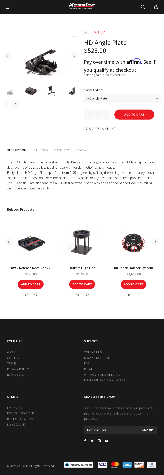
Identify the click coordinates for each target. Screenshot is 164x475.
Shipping (89, 75)
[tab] (16, 150)
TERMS (11, 363)
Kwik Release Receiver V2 (30, 268)
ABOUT (12, 352)
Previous (8, 55)
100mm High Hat (82, 268)
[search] (143, 7)
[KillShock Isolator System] (134, 242)
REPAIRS (89, 369)
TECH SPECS (62, 150)
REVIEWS (82, 150)
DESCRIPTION (16, 150)
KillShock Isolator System (133, 268)
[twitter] (92, 440)
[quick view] (26, 295)
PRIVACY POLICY (18, 369)
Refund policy (15, 374)
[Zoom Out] (74, 35)
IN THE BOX (40, 150)
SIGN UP (147, 430)
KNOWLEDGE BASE (97, 358)
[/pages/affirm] (78, 464)
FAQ (87, 363)
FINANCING (14, 408)
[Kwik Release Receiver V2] (30, 242)
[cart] (156, 7)
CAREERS (13, 358)
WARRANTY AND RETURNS (102, 374)
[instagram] (99, 440)
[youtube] (106, 440)
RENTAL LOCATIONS (21, 419)
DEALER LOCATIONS (20, 413)
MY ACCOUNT (16, 424)
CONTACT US (93, 352)
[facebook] (85, 440)
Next (74, 55)
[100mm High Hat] (82, 242)
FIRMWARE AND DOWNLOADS (104, 380)
